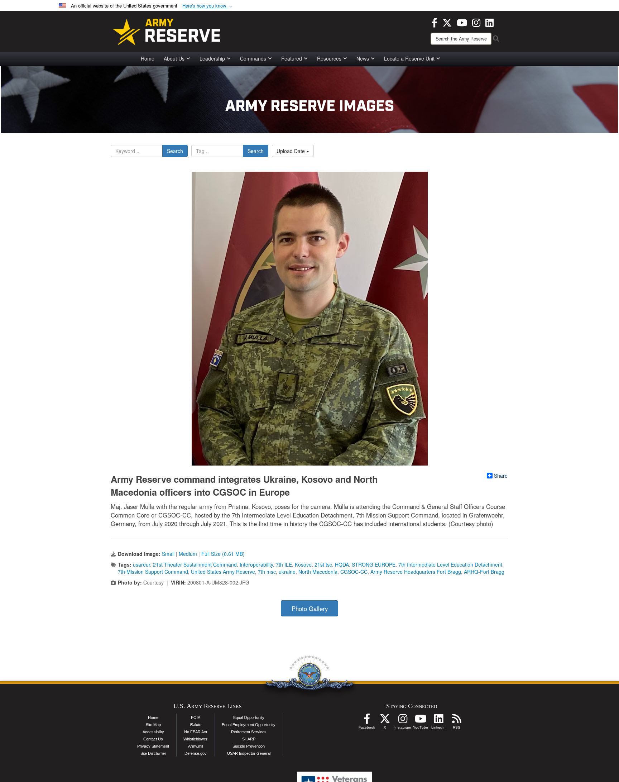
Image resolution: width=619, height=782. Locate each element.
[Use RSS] (456, 721)
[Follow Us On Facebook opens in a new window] (367, 721)
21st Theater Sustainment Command (195, 564)
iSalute (195, 725)
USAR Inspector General (248, 753)
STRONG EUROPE (373, 564)
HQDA (342, 564)
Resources (329, 58)
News (362, 58)
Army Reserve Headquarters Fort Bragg (415, 571)
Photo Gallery (310, 608)
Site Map (153, 725)
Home (147, 58)
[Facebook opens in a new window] (434, 21)
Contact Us (153, 739)
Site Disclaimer (153, 753)
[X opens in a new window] (447, 21)
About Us (174, 58)
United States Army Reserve (223, 571)
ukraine (287, 571)
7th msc (267, 571)
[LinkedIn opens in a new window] (489, 21)
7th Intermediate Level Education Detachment (450, 564)
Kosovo (303, 564)
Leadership (212, 58)
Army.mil (195, 746)
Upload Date (291, 150)
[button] (208, 6)
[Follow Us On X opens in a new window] (385, 721)
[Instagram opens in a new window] (476, 21)
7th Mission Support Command (153, 571)
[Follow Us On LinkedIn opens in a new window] (438, 721)
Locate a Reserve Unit (409, 58)
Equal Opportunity (248, 717)
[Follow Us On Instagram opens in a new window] (403, 721)
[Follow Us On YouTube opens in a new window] (421, 721)
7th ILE (284, 564)
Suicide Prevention (248, 746)
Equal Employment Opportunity (248, 725)
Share (501, 475)
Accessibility (153, 732)
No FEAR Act (195, 732)
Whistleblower (195, 739)
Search (175, 150)
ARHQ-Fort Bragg (484, 571)
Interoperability (256, 564)
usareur (141, 564)
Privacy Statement (153, 746)
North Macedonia (317, 571)
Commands (253, 58)
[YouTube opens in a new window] (462, 21)
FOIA (195, 717)
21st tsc (323, 564)
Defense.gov (195, 753)
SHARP (248, 739)
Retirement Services (249, 732)
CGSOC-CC (354, 571)
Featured (291, 58)
